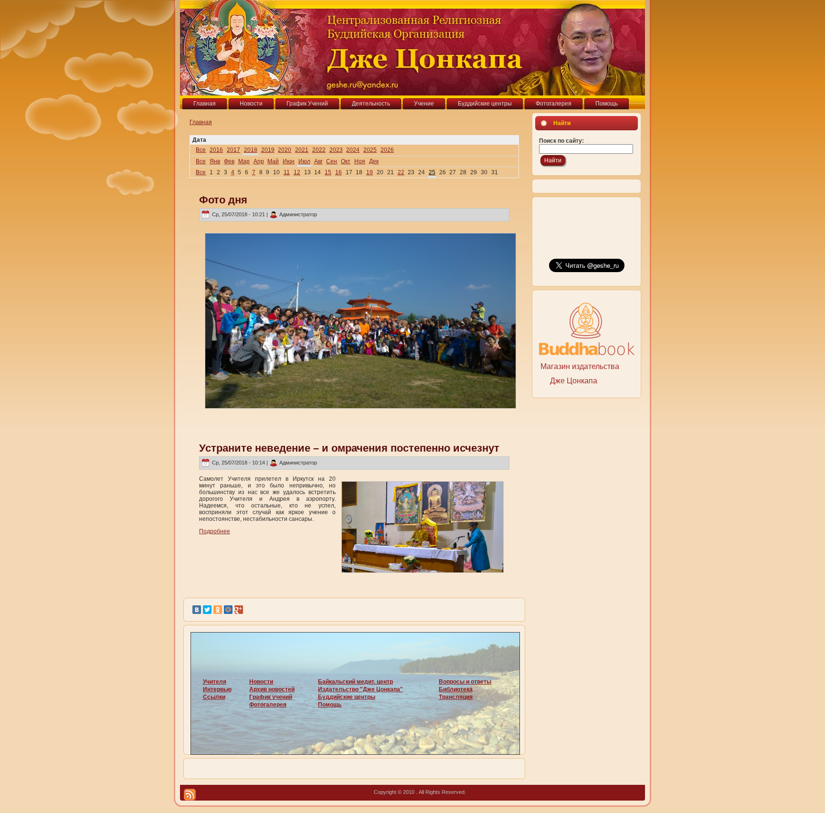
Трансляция (456, 697)
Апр (259, 161)
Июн (289, 161)
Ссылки (214, 697)
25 (432, 172)
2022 (319, 150)
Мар (244, 161)
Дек (374, 161)
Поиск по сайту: (561, 140)
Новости (261, 681)
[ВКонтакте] (196, 609)
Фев (229, 161)
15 (328, 172)
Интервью (217, 689)
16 (338, 172)
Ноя (359, 161)
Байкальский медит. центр (355, 681)
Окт (345, 161)
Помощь (329, 704)
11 (287, 172)
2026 (387, 150)
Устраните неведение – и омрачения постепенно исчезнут (349, 448)
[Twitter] (207, 609)
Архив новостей (272, 689)
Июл (304, 161)
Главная (201, 122)
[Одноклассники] (217, 609)
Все (201, 150)
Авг (318, 161)
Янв (215, 161)
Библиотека (456, 689)
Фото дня (223, 200)
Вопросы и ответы (465, 681)
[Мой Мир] (228, 609)
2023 (336, 150)
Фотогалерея (267, 704)
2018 (250, 150)
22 (401, 172)
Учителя (214, 681)
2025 (370, 150)
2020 (284, 150)
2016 (216, 150)
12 (297, 172)
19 (369, 172)
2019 (268, 150)
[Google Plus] (238, 609)
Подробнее (214, 531)
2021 (301, 150)
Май (273, 161)
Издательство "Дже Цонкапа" (360, 689)
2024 (353, 150)
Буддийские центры (346, 697)
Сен (331, 161)
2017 (233, 150)
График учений (270, 697)
